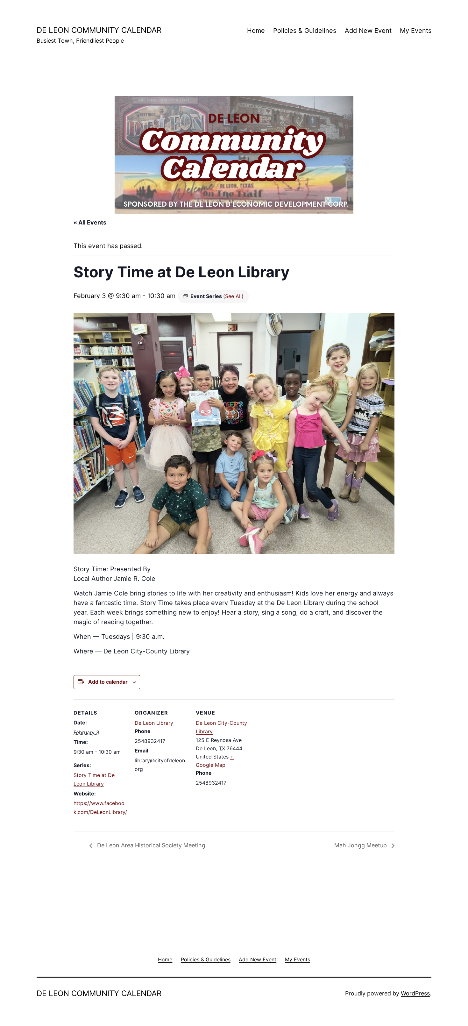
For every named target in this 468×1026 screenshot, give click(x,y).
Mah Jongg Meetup (361, 845)
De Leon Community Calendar (99, 30)
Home (256, 30)
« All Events (90, 222)
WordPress (415, 993)
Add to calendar (108, 682)
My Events (415, 30)
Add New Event (368, 30)
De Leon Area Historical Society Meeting (150, 845)
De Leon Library (154, 723)
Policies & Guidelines (304, 30)
